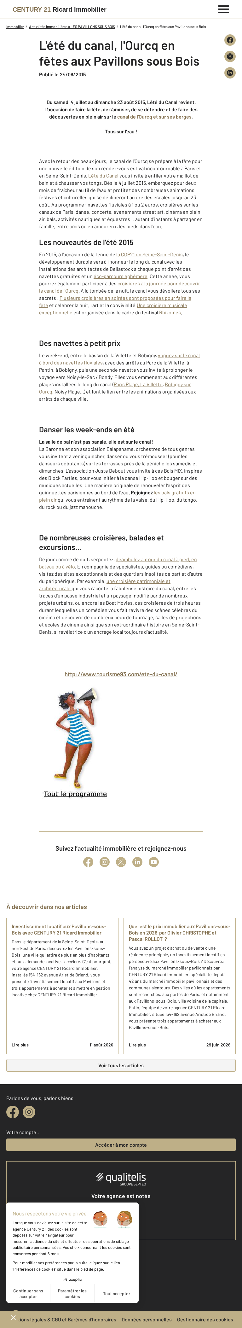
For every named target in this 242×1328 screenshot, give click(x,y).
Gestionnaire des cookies (205, 1319)
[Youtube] (154, 862)
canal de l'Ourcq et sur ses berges (154, 116)
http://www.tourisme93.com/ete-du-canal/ (121, 674)
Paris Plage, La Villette (138, 384)
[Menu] (223, 8)
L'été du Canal (103, 175)
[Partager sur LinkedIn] (230, 73)
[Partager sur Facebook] (230, 40)
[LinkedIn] (137, 862)
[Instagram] (105, 862)
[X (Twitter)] (121, 862)
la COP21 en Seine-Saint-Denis (149, 254)
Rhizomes (170, 312)
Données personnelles (147, 1319)
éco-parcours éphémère (120, 276)
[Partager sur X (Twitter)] (230, 56)
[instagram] (29, 1112)
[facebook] (12, 1112)
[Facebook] (88, 862)
